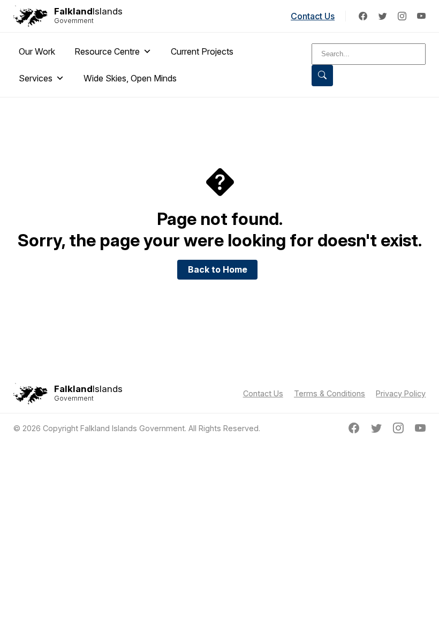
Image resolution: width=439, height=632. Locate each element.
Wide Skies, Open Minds (130, 78)
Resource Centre (107, 51)
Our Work (37, 51)
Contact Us (313, 16)
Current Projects (202, 51)
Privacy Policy (401, 393)
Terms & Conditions (329, 393)
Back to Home (217, 269)
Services (35, 78)
